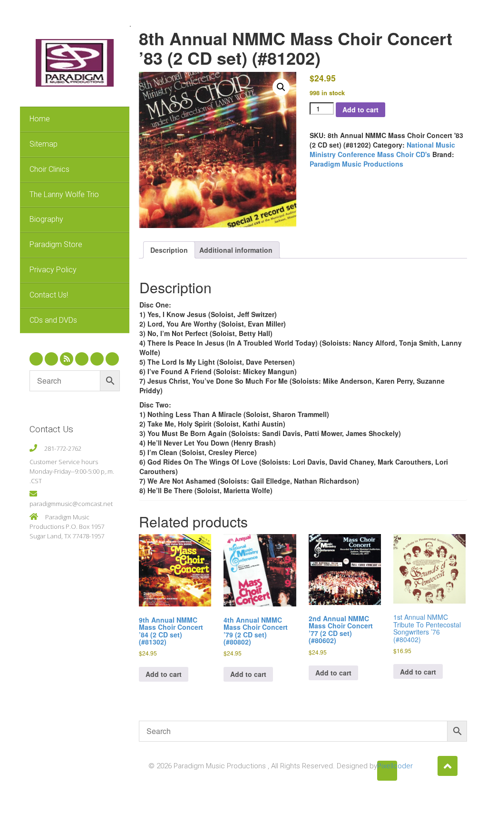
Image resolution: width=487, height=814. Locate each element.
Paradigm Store (55, 244)
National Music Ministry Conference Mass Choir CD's (382, 149)
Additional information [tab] (236, 250)
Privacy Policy (53, 269)
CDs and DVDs (53, 320)
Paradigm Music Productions (356, 164)
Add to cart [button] (164, 674)
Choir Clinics (49, 169)
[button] (281, 87)
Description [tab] (169, 250)
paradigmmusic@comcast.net (71, 503)
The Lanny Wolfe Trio (64, 194)
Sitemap (43, 144)
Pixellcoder (387, 766)
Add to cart (360, 109)
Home (39, 118)
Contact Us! (48, 294)
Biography (46, 219)
